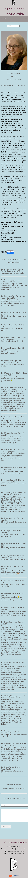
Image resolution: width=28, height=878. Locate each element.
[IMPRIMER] (5, 251)
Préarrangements (8, 853)
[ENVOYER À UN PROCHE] (2, 251)
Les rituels (20, 851)
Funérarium (18, 853)
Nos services (12, 851)
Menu (3, 18)
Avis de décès (11, 849)
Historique (19, 849)
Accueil (3, 849)
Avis (24, 853)
